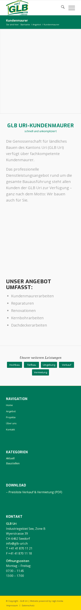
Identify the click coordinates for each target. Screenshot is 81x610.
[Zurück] (14, 240)
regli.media (57, 601)
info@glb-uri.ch (17, 543)
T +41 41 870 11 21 (19, 548)
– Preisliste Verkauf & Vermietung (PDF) (34, 492)
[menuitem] (61, 7)
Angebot (11, 411)
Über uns (11, 423)
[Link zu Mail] (72, 600)
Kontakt (10, 429)
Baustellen (13, 463)
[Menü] (70, 7)
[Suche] (61, 7)
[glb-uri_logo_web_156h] (33, 7)
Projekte (11, 417)
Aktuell (10, 458)
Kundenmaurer (17, 20)
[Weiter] (66, 240)
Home (9, 405)
